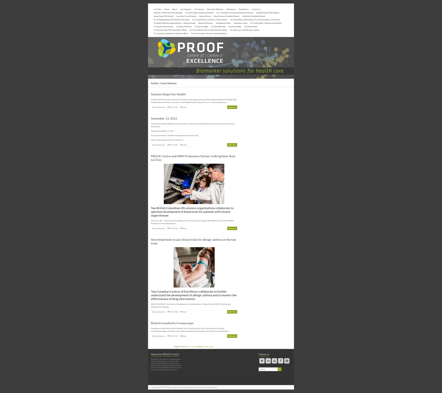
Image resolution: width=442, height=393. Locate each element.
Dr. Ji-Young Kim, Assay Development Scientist (235, 13)
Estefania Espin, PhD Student (267, 13)
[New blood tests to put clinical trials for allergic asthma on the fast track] (194, 248)
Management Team (223, 23)
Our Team (157, 9)
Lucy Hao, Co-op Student (186, 16)
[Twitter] (262, 360)
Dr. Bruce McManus (184, 26)
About (174, 9)
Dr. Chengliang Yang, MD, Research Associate (171, 19)
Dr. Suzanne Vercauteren (163, 26)
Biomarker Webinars (215, 9)
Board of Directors (205, 23)
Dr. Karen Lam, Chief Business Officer (244, 30)
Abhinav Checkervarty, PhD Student (168, 13)
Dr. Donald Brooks (218, 26)
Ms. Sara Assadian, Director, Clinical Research (209, 33)
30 (207, 346)
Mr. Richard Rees (250, 26)
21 (204, 346)
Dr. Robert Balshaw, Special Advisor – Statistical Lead (174, 23)
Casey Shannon (159, 107)
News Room (231, 9)
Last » (212, 346)
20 (202, 346)
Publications (244, 9)
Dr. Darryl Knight (201, 26)
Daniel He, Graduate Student (253, 16)
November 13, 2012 (164, 118)
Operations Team (240, 23)
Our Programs (185, 9)
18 (197, 346)
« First (187, 346)
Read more (232, 107)
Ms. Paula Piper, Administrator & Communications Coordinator (255, 19)
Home (166, 9)
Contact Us (256, 9)
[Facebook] (280, 360)
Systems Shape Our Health (168, 94)
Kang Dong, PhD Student (164, 16)
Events (184, 145)
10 (192, 346)
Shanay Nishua (205, 16)
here (207, 102)
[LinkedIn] (268, 360)
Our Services (199, 9)
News (184, 107)
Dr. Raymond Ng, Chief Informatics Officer (170, 30)
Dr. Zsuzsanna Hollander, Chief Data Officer (171, 33)
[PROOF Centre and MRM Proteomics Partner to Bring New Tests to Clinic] (194, 165)
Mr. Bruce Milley (234, 26)
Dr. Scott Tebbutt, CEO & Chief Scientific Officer (208, 30)
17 (195, 346)
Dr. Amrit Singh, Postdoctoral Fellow (199, 13)
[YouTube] (274, 360)
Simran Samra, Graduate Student (227, 16)
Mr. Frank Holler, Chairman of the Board (266, 23)
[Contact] (286, 360)
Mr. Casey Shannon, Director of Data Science (209, 19)
